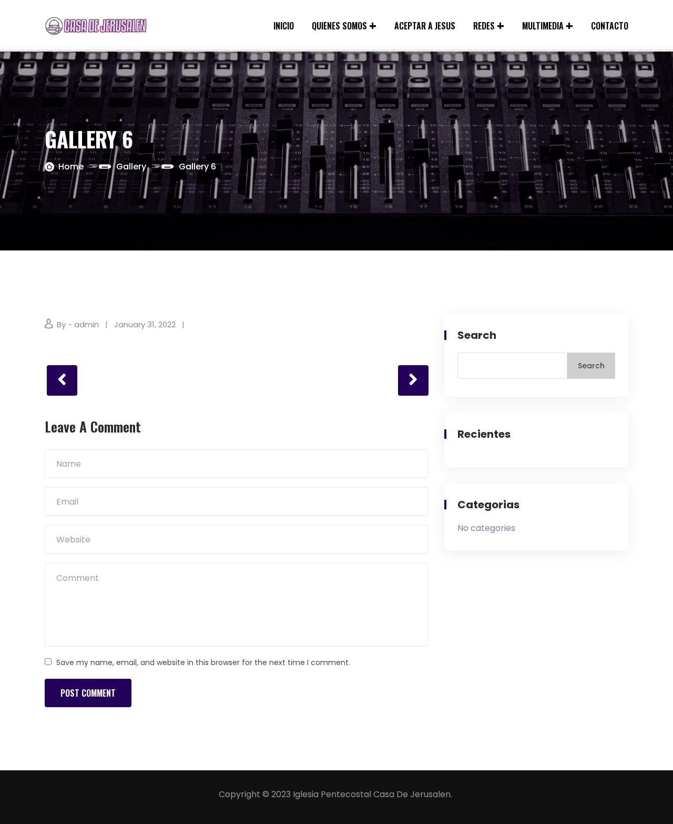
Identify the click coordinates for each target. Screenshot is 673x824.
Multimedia (543, 25)
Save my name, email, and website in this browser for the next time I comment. (203, 662)
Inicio (283, 25)
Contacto (609, 25)
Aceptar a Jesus (424, 25)
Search (476, 335)
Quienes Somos (339, 25)
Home (71, 166)
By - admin (78, 324)
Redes (484, 25)
